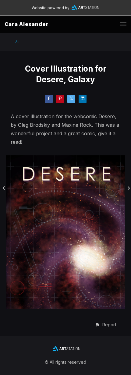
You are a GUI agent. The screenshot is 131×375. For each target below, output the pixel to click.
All (17, 42)
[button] (105, 324)
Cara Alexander (27, 24)
